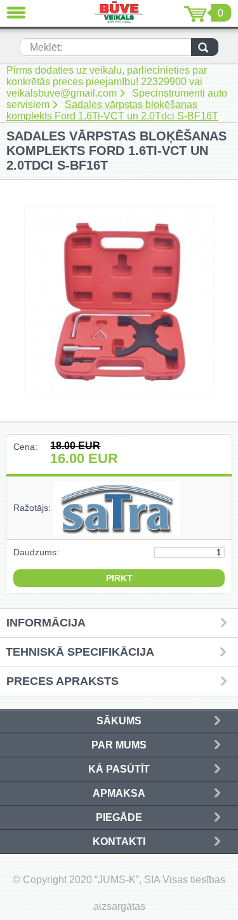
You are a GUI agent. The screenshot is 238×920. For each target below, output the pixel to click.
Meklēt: (46, 47)
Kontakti (119, 841)
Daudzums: (36, 552)
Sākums (119, 720)
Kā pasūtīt (119, 769)
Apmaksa (119, 793)
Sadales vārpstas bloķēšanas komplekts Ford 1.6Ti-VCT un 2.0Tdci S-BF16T (112, 110)
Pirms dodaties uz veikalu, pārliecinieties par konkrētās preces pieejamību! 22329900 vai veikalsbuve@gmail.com (106, 81)
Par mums (119, 745)
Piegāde (119, 817)
